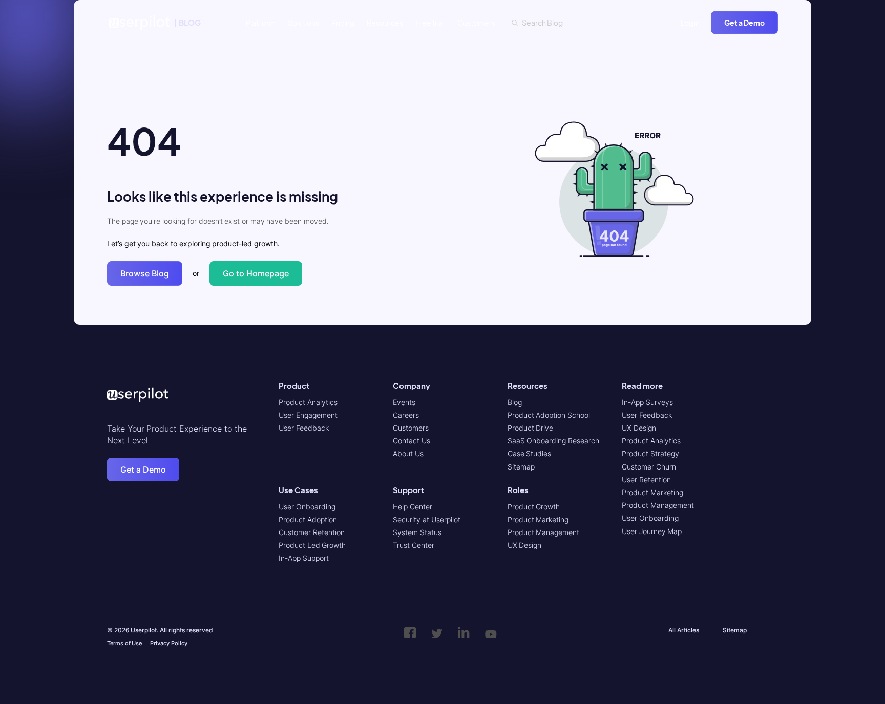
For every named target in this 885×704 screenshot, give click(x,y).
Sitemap (521, 466)
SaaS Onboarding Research (553, 440)
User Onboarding (307, 506)
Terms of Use (124, 643)
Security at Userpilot (426, 519)
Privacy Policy (168, 643)
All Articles (683, 630)
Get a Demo (744, 22)
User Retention (646, 479)
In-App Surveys (647, 402)
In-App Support (304, 557)
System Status (417, 532)
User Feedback (304, 427)
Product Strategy (650, 453)
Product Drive (531, 427)
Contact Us (411, 440)
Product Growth (534, 506)
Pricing (342, 22)
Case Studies (530, 453)
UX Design (525, 545)
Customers (476, 22)
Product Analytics (308, 402)
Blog (515, 402)
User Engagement (308, 415)
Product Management (544, 532)
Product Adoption (308, 519)
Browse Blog (144, 273)
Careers (406, 415)
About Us (408, 453)
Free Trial (430, 22)
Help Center (412, 506)
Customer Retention (312, 532)
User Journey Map (652, 531)
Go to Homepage (256, 273)
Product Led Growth (312, 545)
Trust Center (413, 545)
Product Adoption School (549, 415)
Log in (690, 22)
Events (404, 402)
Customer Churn (649, 466)
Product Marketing (538, 519)
